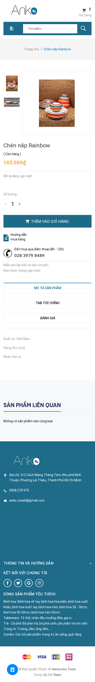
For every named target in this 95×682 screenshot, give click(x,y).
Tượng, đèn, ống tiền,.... (34, 629)
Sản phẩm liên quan (32, 405)
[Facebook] (7, 583)
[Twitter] (18, 583)
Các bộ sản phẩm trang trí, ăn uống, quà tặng (48, 634)
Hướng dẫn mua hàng (19, 237)
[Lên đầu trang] (89, 671)
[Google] (29, 583)
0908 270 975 (19, 490)
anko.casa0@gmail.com (27, 500)
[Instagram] (39, 583)
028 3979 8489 (29, 255)
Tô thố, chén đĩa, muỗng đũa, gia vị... (47, 618)
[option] (12, 83)
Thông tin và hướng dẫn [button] (28, 563)
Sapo (57, 674)
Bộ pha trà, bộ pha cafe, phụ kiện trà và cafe (55, 623)
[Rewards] (12, 669)
